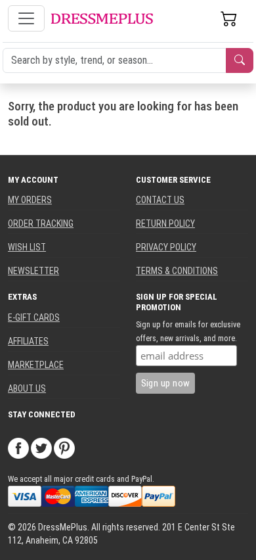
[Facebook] (18, 447)
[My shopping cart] (229, 18)
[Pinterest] (64, 447)
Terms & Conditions (177, 271)
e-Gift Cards (34, 317)
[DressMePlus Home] (102, 19)
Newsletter (33, 271)
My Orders (30, 200)
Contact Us (160, 200)
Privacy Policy (166, 247)
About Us (27, 388)
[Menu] (26, 18)
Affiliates (28, 341)
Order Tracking (41, 223)
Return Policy (165, 223)
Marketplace (36, 365)
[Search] (239, 60)
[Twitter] (41, 447)
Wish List (27, 247)
